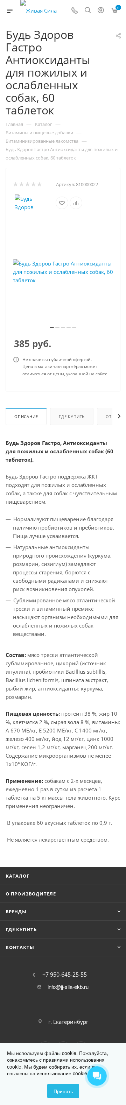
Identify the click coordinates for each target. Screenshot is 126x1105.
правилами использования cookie (56, 1063)
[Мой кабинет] (101, 10)
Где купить (72, 416)
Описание (26, 416)
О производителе (31, 894)
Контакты (20, 947)
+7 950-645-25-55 (64, 974)
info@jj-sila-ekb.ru (68, 986)
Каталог (17, 876)
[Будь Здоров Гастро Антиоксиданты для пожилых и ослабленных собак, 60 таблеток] (63, 272)
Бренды (16, 911)
